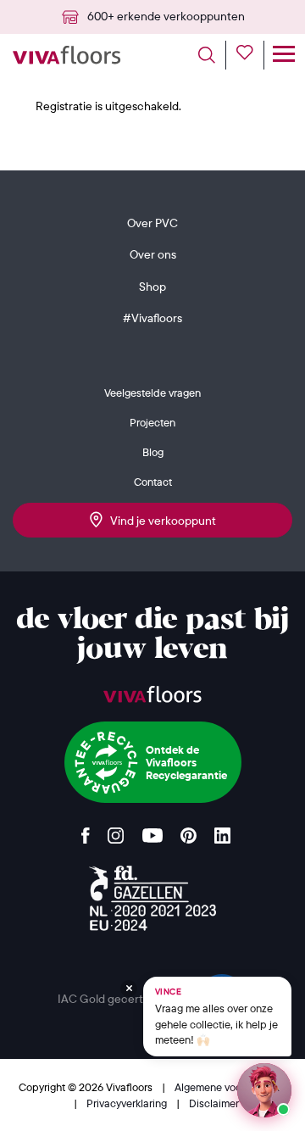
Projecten (152, 422)
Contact (153, 481)
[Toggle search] (212, 55)
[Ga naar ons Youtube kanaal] (152, 831)
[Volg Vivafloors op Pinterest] (188, 831)
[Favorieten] (250, 55)
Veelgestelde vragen (152, 392)
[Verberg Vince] (128, 988)
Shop (152, 286)
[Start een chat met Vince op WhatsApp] (264, 1090)
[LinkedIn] (222, 831)
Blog (153, 452)
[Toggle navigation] (283, 55)
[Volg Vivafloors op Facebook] (85, 831)
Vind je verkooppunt (159, 520)
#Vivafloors (152, 318)
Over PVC (152, 223)
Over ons (153, 254)
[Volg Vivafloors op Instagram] (116, 831)
